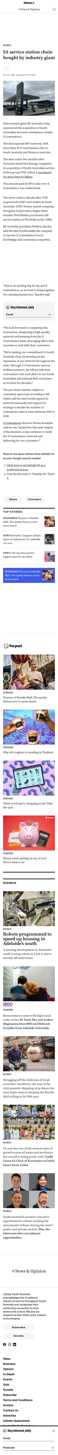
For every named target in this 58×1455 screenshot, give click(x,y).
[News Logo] (29, 9)
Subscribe (18, 1327)
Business (9, 1364)
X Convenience (12, 423)
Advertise (9, 1415)
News (7, 1358)
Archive (8, 1405)
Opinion (8, 1369)
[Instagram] (9, 1344)
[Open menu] (54, 9)
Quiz (6, 1384)
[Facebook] (4, 1344)
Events (7, 1379)
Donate (19, 1335)
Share (13, 499)
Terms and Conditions (18, 1400)
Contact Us (10, 1410)
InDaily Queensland (16, 1420)
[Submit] (49, 314)
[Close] (54, 1431)
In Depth (9, 1374)
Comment (34, 499)
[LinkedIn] (14, 1344)
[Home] (29, 3)
